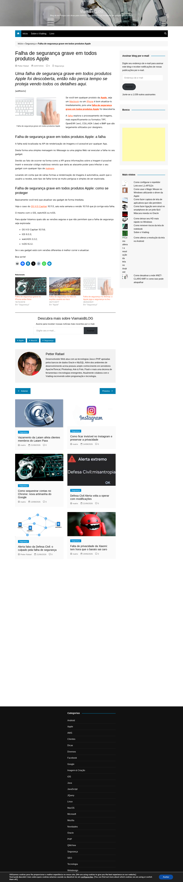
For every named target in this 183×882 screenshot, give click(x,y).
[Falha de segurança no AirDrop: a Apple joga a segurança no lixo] (99, 286)
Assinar (90, 330)
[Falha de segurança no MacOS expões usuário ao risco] (65, 286)
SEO (69, 858)
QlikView (71, 845)
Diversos (71, 752)
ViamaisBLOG (91, 11)
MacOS (34, 340)
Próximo (106, 391)
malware (50, 168)
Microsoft (71, 814)
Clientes (71, 739)
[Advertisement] (143, 144)
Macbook (74, 101)
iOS (69, 776)
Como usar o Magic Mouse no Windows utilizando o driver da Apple (148, 192)
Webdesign (72, 870)
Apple (21, 340)
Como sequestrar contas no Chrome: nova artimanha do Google (34, 494)
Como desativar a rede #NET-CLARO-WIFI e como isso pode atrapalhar (149, 278)
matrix (23, 445)
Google (70, 764)
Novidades (72, 827)
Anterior (24, 391)
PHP (69, 839)
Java (69, 783)
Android (71, 720)
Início (25, 33)
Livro (52, 33)
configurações (87, 877)
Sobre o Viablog (38, 33)
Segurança (30, 44)
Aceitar (166, 877)
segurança (48, 340)
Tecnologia (72, 864)
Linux (70, 801)
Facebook (72, 758)
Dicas (70, 745)
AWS (69, 733)
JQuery (70, 795)
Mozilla (70, 820)
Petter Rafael (23, 66)
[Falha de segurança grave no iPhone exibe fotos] (30, 286)
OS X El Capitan (39, 206)
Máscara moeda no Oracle (146, 213)
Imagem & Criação (76, 770)
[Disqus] (65, 598)
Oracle (70, 833)
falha (70, 115)
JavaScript (72, 789)
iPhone (90, 101)
